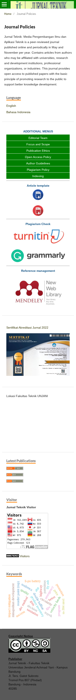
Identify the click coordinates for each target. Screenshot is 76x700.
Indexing (38, 176)
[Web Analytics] (12, 556)
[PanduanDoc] (38, 195)
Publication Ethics (38, 150)
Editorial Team (38, 138)
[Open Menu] (4, 4)
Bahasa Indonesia (18, 112)
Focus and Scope (38, 144)
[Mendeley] (38, 292)
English (11, 105)
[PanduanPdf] (38, 211)
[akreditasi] (38, 374)
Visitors (25, 556)
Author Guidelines (38, 163)
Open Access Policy (38, 157)
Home (7, 13)
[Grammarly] (38, 256)
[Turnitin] (38, 237)
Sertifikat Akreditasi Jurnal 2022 (27, 327)
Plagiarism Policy (38, 169)
